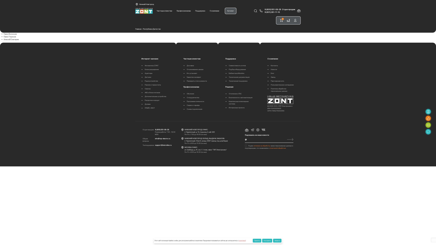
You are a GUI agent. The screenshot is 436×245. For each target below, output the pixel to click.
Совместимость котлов (237, 65)
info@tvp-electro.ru (162, 139)
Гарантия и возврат (194, 77)
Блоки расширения (152, 69)
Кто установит (192, 73)
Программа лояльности (195, 101)
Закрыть (277, 240)
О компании (214, 11)
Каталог (230, 11)
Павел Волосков (10, 34)
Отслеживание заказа (195, 69)
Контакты (274, 65)
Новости (274, 69)
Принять (257, 240)
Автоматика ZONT (152, 65)
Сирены (148, 89)
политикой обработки (278, 148)
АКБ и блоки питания (152, 92)
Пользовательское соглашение (282, 85)
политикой (242, 240)
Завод (273, 77)
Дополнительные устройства (155, 96)
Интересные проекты (237, 108)
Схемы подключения (194, 109)
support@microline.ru (163, 145)
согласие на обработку (262, 146)
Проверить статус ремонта (197, 81)
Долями (148, 104)
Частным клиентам (164, 11)
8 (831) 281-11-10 (272, 12)
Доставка (190, 65)
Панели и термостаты (153, 85)
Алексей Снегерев (11, 39)
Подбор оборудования (237, 69)
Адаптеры (148, 73)
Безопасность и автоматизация (240, 97)
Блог (272, 73)
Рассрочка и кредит (152, 100)
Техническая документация (239, 77)
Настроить (267, 240)
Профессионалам (184, 11)
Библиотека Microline (236, 73)
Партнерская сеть (277, 81)
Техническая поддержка (238, 81)
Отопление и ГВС (235, 94)
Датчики (148, 77)
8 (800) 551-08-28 (273, 9)
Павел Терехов (10, 37)
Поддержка (200, 11)
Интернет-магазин (149, 59)
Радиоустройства (151, 81)
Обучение (190, 94)
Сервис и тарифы (193, 105)
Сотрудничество (193, 97)
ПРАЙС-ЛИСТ (150, 108)
